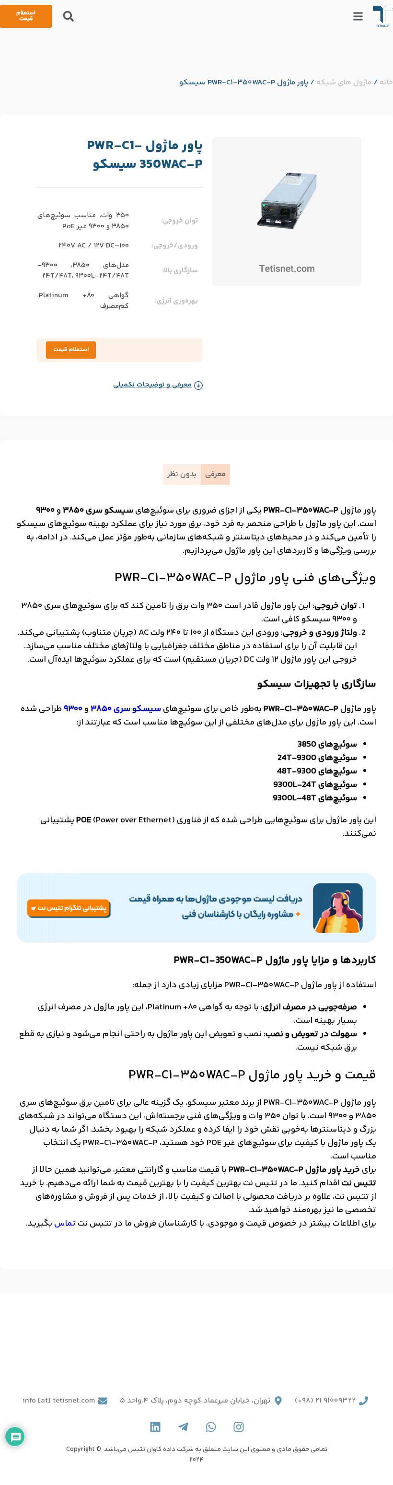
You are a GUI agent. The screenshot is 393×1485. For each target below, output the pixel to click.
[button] (68, 16)
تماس (65, 1223)
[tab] (215, 474)
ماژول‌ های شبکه (343, 83)
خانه (386, 83)
